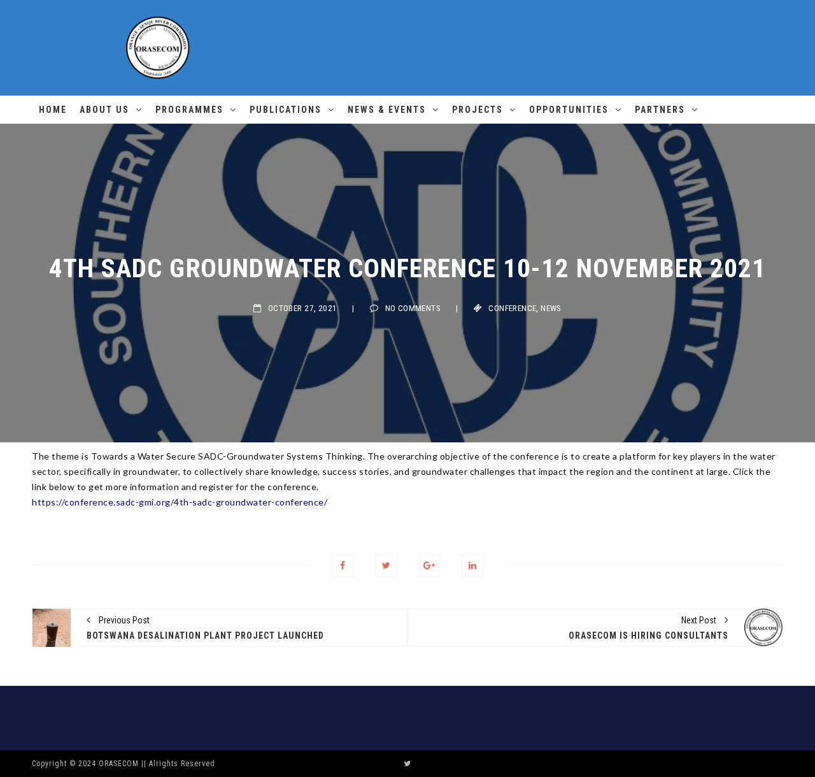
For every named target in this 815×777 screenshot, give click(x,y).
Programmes (189, 110)
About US (104, 110)
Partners (660, 110)
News (551, 308)
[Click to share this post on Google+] (429, 566)
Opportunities (569, 110)
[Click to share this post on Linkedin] (473, 566)
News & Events (387, 110)
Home (53, 110)
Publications (286, 110)
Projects (477, 110)
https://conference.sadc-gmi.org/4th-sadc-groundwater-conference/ (179, 502)
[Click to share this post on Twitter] (386, 566)
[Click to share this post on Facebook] (343, 566)
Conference (512, 308)
